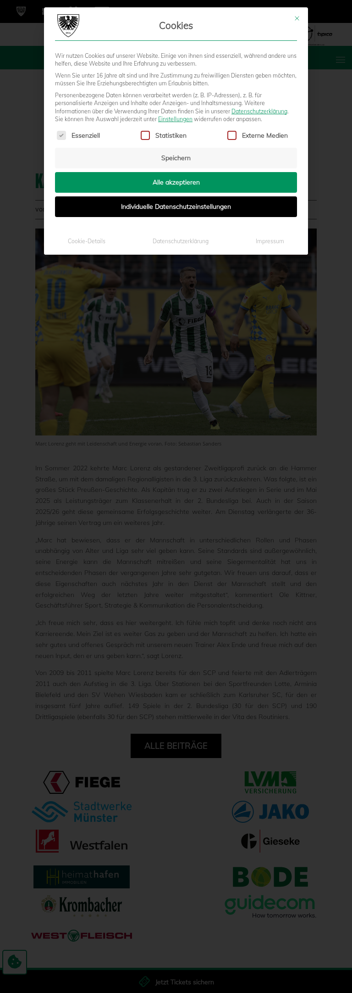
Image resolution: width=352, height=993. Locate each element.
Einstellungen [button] (175, 119)
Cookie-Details (86, 241)
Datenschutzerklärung (259, 111)
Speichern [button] (176, 158)
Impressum (270, 241)
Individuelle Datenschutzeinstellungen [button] (176, 206)
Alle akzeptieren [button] (176, 182)
